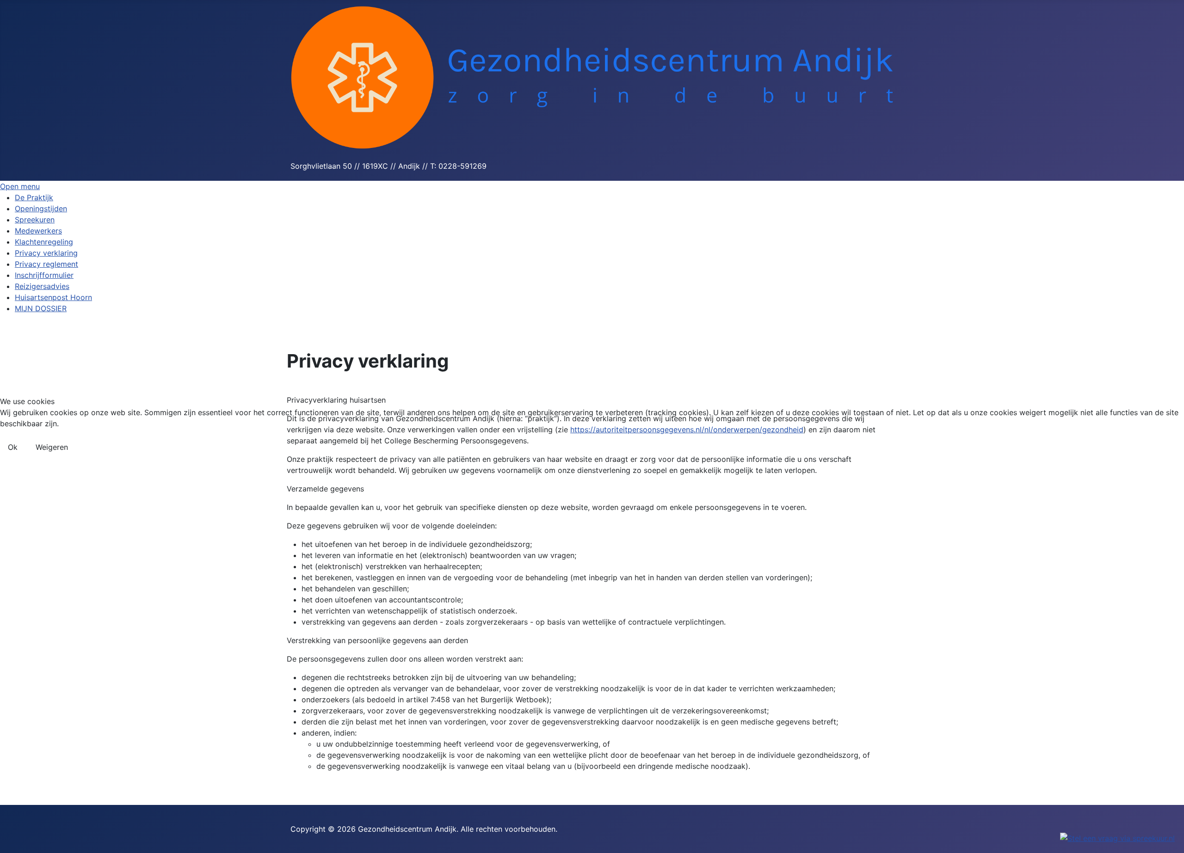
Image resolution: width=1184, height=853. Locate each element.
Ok (13, 447)
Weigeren (52, 447)
